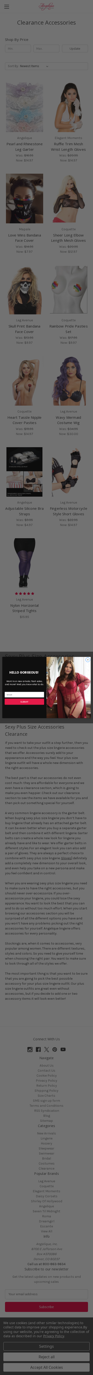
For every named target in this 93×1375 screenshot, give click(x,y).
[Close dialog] (88, 660)
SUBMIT (24, 701)
